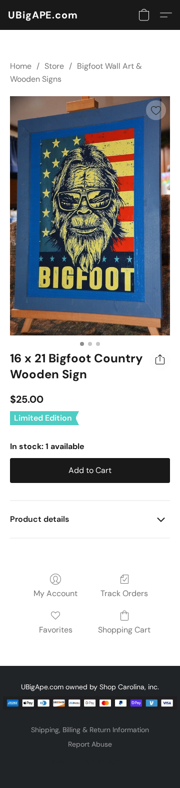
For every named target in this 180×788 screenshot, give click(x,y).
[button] (43, 15)
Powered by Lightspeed (90, 761)
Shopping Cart (124, 630)
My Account (56, 593)
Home (21, 66)
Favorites (55, 630)
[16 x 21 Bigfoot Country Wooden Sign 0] (90, 215)
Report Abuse (90, 744)
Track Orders (124, 593)
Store (54, 66)
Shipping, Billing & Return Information (90, 729)
